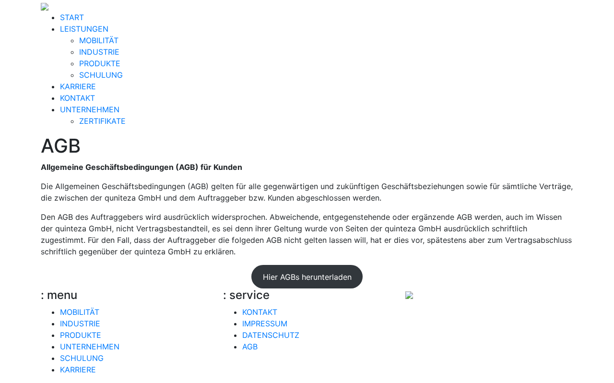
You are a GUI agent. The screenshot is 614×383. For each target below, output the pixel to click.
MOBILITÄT (98, 40)
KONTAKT (77, 98)
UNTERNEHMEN (89, 109)
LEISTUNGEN (84, 29)
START (72, 17)
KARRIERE (78, 86)
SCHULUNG (101, 75)
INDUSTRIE (99, 52)
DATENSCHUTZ (270, 335)
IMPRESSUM (264, 323)
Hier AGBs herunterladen (307, 277)
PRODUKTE (99, 63)
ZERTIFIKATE (102, 121)
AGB (250, 346)
